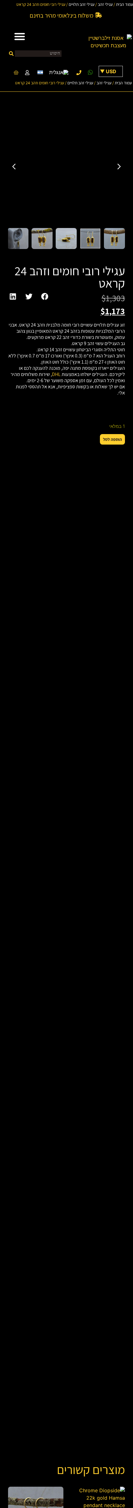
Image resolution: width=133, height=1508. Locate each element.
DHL (56, 374)
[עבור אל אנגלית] (58, 72)
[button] (19, 36)
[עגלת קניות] (14, 72)
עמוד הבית (124, 4)
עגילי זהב (105, 4)
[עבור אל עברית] (40, 72)
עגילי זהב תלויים (81, 4)
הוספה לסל (112, 439)
